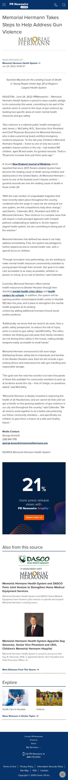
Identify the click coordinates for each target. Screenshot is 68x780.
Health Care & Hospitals (14, 709)
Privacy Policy (26, 766)
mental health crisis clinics (27, 291)
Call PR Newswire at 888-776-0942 (35, 755)
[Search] (64, 5)
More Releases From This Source (19, 669)
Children (40, 709)
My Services (32, 747)
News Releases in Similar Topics (18, 716)
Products (33, 740)
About (33, 743)
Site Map (24, 770)
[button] (34, 40)
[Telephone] (56, 5)
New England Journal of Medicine (31, 164)
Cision (40, 775)
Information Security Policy (50, 766)
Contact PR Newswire (34, 736)
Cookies (44, 770)
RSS (35, 770)
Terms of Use (9, 766)
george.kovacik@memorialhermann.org (25, 443)
